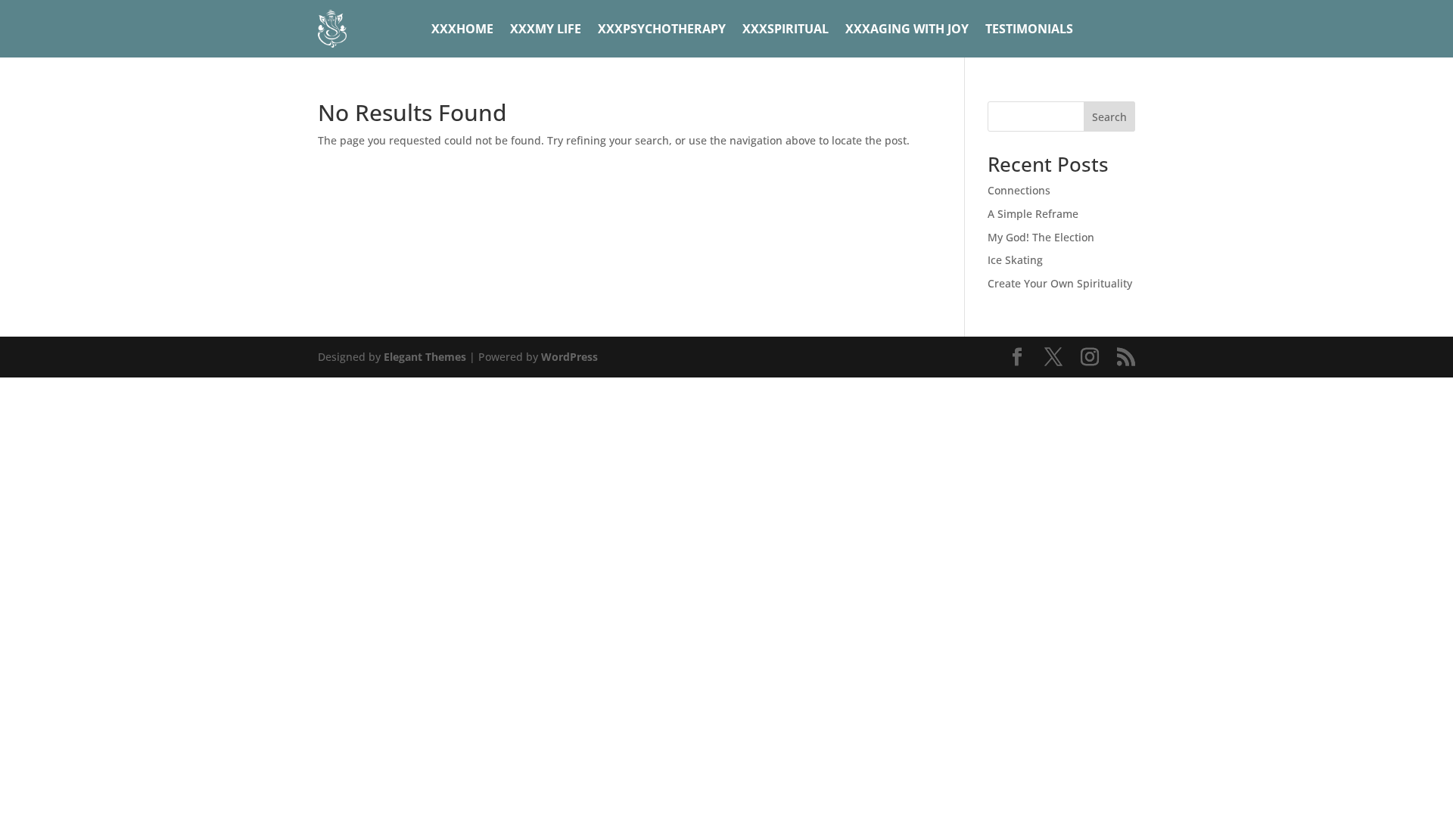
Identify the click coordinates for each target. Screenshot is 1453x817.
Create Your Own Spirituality (1060, 283)
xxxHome (462, 28)
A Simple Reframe (1033, 214)
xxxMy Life (545, 28)
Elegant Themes (425, 356)
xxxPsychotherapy (662, 28)
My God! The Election (1041, 237)
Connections (1019, 190)
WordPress (569, 356)
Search (1109, 117)
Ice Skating (1015, 260)
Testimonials (1029, 28)
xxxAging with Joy (907, 28)
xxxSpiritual (785, 28)
